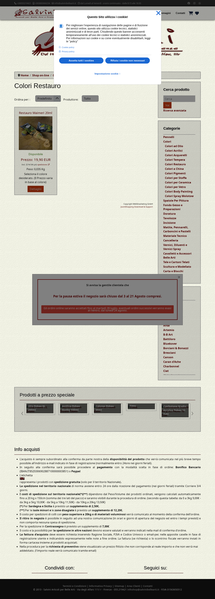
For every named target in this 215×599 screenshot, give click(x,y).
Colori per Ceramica (178, 182)
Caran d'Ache (172, 362)
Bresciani (169, 353)
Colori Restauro (175, 164)
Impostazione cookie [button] (107, 73)
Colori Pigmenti (175, 173)
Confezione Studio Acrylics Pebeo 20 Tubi (174, 409)
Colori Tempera (175, 160)
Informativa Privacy (100, 586)
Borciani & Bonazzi (175, 348)
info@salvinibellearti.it (65, 3)
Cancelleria (170, 240)
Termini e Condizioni (74, 586)
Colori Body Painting (178, 191)
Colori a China (174, 169)
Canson (168, 357)
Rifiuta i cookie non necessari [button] (128, 60)
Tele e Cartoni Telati (176, 262)
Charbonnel (171, 366)
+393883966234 (42, 3)
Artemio (168, 330)
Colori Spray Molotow (179, 196)
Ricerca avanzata (174, 110)
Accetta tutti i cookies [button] (81, 60)
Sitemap (119, 586)
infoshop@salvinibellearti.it (143, 589)
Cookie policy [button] (68, 47)
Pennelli (168, 137)
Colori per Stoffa (176, 178)
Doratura (169, 214)
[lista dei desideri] (197, 13)
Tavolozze (169, 218)
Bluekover (170, 343)
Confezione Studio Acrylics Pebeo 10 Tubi (141, 409)
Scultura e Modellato (177, 266)
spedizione (42, 164)
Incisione (169, 223)
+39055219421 (24, 3)
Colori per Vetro (175, 187)
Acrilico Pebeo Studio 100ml (37, 408)
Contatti (180, 13)
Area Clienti (133, 586)
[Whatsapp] (200, 3)
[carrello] (191, 13)
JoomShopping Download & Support (137, 206)
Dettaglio (35, 189)
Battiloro (169, 339)
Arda (166, 325)
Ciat (166, 371)
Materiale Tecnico (175, 236)
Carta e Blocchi (173, 271)
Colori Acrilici (174, 150)
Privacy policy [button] (68, 51)
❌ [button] (158, 13)
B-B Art (168, 334)
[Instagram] (194, 3)
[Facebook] (189, 3)
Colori (167, 141)
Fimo (99, 405)
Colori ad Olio (174, 146)
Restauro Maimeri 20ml (35, 113)
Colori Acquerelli (176, 155)
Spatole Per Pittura (176, 200)
